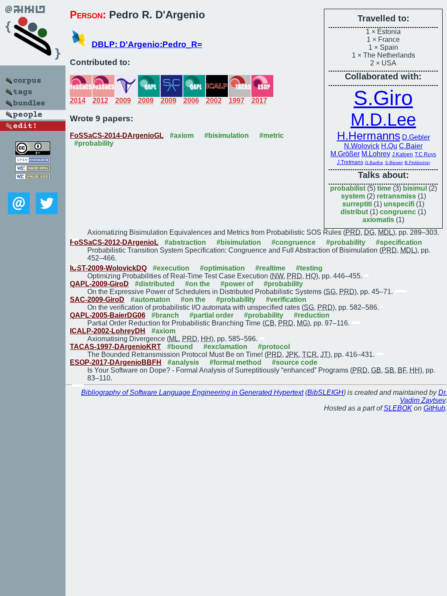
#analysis (183, 362)
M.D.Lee (383, 119)
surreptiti (357, 204)
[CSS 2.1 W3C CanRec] (32, 186)
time (384, 188)
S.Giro (383, 98)
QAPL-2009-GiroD (99, 284)
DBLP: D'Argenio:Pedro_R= (147, 44)
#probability (93, 143)
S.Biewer (394, 162)
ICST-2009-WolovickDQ (108, 268)
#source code (294, 362)
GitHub (434, 408)
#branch (165, 315)
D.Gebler (416, 137)
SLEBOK (398, 408)
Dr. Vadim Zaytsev (423, 396)
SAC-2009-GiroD (97, 299)
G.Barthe (374, 162)
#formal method (235, 362)
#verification (286, 299)
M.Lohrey (375, 154)
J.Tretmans (350, 162)
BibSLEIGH (325, 392)
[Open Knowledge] (32, 160)
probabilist (347, 188)
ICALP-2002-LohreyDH (107, 331)
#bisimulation (226, 135)
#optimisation (222, 268)
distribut (354, 212)
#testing (309, 268)
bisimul (415, 188)
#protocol (274, 346)
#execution (171, 268)
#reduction (312, 315)
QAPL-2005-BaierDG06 (107, 315)
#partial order (211, 315)
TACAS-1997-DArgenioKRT (115, 346)
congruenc (398, 212)
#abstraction (185, 242)
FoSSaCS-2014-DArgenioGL (117, 135)
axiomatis (378, 219)
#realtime (270, 268)
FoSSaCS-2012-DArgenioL (114, 242)
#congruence (294, 242)
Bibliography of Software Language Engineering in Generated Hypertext (192, 392)
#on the (197, 284)
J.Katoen (402, 154)
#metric (271, 135)
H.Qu (389, 146)
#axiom (182, 135)
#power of (236, 284)
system (353, 196)
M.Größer (345, 154)
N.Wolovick (361, 146)
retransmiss (396, 196)
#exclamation (225, 346)
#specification (399, 242)
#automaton (150, 299)
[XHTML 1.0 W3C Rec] (32, 169)
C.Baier (411, 146)
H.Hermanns (368, 136)
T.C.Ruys (425, 154)
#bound (180, 346)
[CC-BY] (32, 152)
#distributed (155, 284)
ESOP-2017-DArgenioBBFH (116, 362)
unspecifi (399, 204)
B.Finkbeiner (417, 162)
